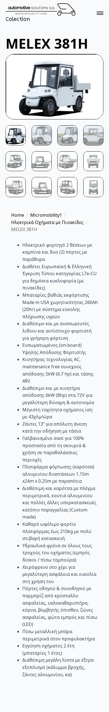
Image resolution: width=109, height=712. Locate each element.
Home (17, 215)
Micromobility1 (46, 215)
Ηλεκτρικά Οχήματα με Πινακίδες (47, 222)
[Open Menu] (100, 13)
